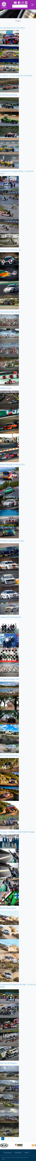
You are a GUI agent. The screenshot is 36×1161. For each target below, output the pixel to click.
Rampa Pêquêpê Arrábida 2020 (12, 464)
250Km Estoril (5, 388)
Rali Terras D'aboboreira (9, 755)
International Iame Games (10, 312)
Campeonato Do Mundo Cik (10, 617)
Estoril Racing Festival (8, 95)
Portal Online (18, 1152)
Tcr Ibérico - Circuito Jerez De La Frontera (16, 75)
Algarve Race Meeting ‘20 (10, 250)
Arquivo (27, 1152)
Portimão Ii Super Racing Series (12, 541)
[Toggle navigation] (32, 4)
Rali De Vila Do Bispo (8, 908)
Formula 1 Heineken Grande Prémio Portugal (17, 832)
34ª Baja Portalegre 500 (9, 679)
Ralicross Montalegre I (8, 1063)
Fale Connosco (7, 1152)
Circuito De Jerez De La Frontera (12, 28)
